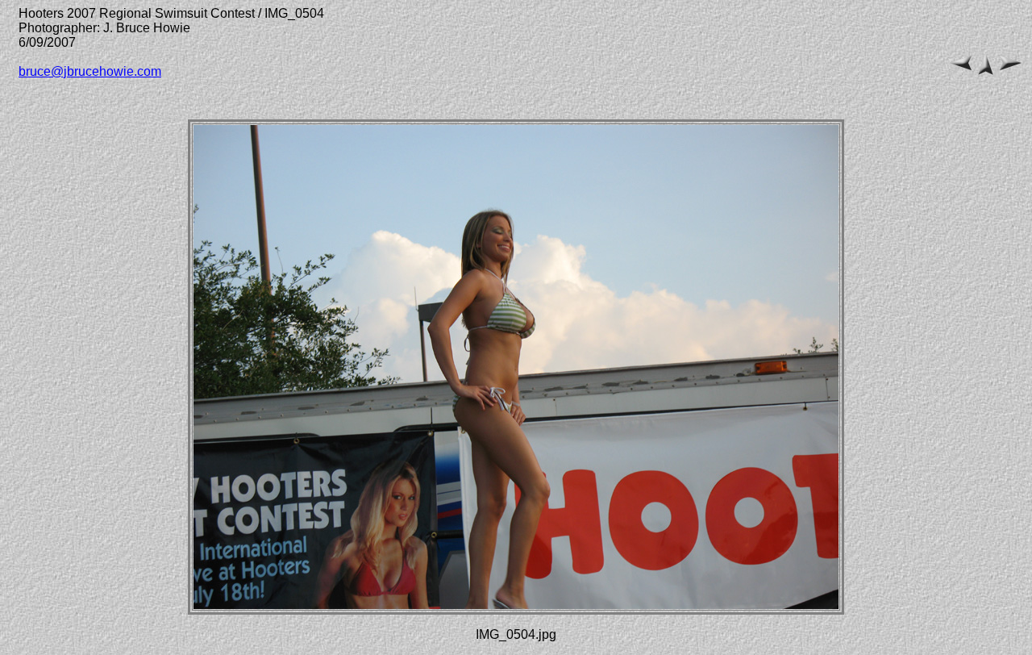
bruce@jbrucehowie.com (90, 71)
